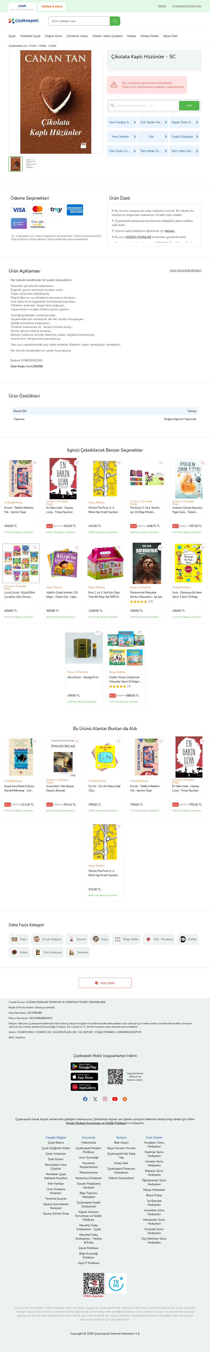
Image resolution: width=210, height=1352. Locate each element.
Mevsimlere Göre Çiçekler (56, 1167)
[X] (95, 1099)
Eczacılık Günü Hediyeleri (154, 1231)
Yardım (162, 6)
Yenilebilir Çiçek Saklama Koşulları (55, 1176)
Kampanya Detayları (88, 1178)
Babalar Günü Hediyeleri (154, 1173)
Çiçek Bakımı (56, 1143)
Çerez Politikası (88, 1248)
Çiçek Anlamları (56, 1154)
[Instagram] (105, 1099)
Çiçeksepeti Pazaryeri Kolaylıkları (121, 1171)
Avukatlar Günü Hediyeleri (154, 1212)
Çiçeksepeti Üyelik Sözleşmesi (88, 1204)
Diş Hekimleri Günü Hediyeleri (154, 1240)
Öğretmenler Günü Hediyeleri (154, 1182)
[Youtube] (115, 1099)
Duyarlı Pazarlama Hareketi (88, 1185)
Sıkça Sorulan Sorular (121, 1148)
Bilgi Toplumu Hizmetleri (88, 1195)
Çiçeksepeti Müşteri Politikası (88, 1150)
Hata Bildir (107, 983)
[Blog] (125, 1099)
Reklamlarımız (89, 1173)
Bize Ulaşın (121, 1143)
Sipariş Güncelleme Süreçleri (55, 1206)
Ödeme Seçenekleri (121, 1178)
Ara (115, 21)
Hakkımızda (88, 1143)
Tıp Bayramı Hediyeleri (154, 1203)
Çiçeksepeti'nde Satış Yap (186, 6)
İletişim (121, 1137)
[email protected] (44, 1007)
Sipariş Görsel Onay (56, 1214)
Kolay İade (121, 1163)
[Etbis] (93, 1285)
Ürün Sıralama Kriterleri (56, 1191)
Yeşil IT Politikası (88, 1263)
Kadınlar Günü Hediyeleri (154, 1154)
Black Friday (154, 1195)
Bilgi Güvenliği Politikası (88, 1255)
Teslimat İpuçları (56, 1199)
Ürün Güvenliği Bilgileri (185, 270)
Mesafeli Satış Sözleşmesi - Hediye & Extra (88, 1238)
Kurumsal (88, 1137)
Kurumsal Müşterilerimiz (89, 1165)
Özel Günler (56, 1159)
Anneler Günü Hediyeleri (154, 1163)
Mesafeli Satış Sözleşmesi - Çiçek (88, 1227)
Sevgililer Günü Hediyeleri (154, 1144)
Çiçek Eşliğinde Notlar (56, 1148)
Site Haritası (56, 1184)
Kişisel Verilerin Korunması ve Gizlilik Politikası (88, 1216)
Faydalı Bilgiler (56, 1137)
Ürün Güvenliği (88, 1158)
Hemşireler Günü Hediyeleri (154, 1222)
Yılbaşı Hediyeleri (154, 1190)
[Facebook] (85, 1099)
